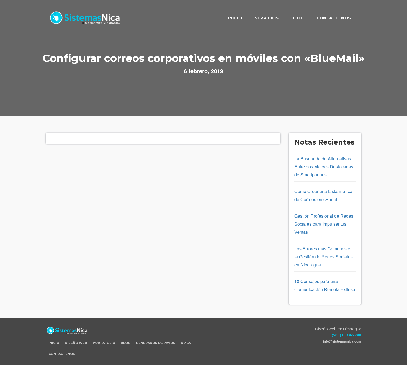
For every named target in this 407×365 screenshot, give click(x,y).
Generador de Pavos (155, 343)
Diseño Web (76, 343)
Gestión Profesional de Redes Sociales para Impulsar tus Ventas (323, 224)
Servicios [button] (267, 17)
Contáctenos (333, 17)
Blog (297, 17)
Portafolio (104, 343)
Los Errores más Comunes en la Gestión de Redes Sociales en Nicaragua (323, 256)
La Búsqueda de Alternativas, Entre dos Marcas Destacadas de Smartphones (323, 166)
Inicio (235, 17)
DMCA (186, 343)
